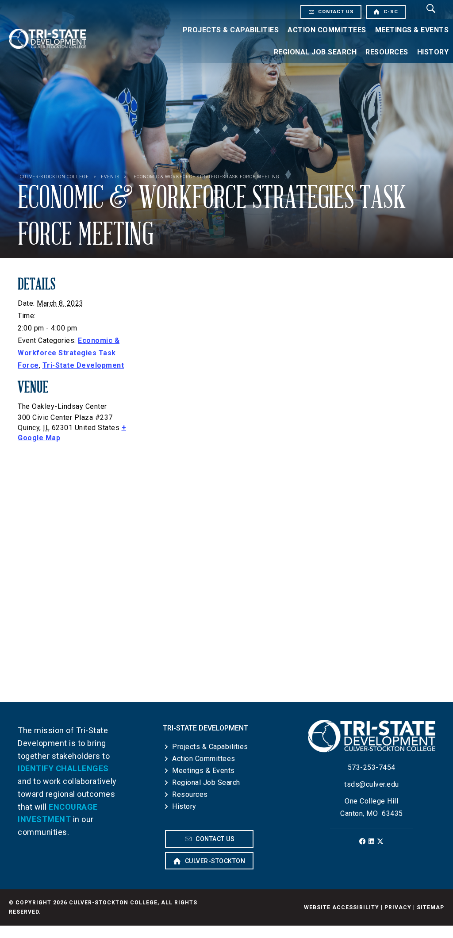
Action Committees (327, 30)
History (184, 806)
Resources (386, 52)
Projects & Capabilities (231, 30)
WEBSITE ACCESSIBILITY (341, 907)
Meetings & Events (203, 770)
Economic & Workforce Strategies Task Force (68, 352)
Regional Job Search (315, 52)
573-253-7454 (371, 767)
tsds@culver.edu (371, 784)
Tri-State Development (83, 365)
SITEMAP (430, 907)
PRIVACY (397, 907)
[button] (362, 841)
